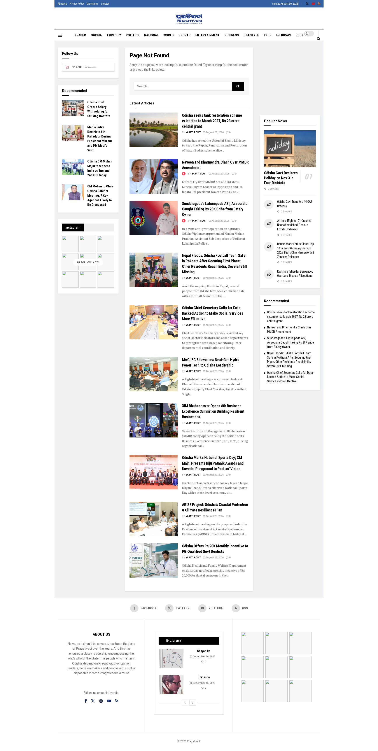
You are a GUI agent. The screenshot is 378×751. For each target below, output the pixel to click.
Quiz (299, 35)
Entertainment (207, 35)
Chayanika (203, 651)
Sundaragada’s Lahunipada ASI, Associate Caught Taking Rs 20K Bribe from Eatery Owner (214, 209)
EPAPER (80, 35)
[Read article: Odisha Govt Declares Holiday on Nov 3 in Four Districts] (290, 148)
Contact (105, 3)
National (151, 35)
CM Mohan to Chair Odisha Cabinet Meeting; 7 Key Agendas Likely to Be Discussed (100, 195)
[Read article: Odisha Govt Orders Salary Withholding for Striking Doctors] (73, 108)
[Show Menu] (60, 35)
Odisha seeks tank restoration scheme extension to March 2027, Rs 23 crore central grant (212, 121)
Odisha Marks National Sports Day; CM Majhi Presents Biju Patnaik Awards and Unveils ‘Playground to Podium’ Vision (212, 463)
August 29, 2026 (214, 132)
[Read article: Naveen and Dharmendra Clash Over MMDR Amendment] (154, 176)
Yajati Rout (193, 132)
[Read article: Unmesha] (172, 684)
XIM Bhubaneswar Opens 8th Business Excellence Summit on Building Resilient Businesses (213, 411)
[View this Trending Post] (184, 173)
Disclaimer (92, 3)
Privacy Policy (77, 3)
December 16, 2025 (203, 656)
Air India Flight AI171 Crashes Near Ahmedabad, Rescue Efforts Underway (294, 225)
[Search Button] (318, 38)
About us (62, 3)
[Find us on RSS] (319, 3)
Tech (267, 35)
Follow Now (89, 262)
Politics (132, 35)
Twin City (114, 35)
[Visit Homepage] (189, 18)
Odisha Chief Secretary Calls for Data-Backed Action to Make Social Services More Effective (212, 313)
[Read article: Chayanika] (172, 658)
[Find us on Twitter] (307, 3)
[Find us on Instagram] (101, 701)
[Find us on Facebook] (302, 3)
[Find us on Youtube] (313, 3)
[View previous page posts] (185, 703)
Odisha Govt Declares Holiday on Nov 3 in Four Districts (281, 178)
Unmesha (204, 677)
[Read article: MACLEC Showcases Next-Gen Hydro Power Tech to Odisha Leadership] (154, 374)
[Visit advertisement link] (290, 78)
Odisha (96, 35)
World (168, 35)
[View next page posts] (192, 703)
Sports (184, 35)
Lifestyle (251, 35)
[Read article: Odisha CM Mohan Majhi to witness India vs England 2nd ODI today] (73, 167)
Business (231, 35)
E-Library (284, 35)
